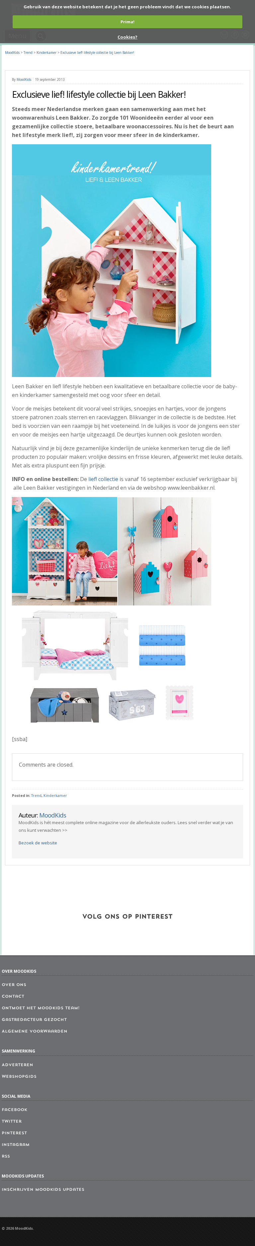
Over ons (14, 985)
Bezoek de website (38, 843)
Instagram (16, 1145)
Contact (13, 997)
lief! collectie (103, 479)
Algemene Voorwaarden (34, 1032)
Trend (36, 795)
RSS (6, 1157)
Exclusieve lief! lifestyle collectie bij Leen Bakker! (97, 52)
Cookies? (127, 37)
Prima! (127, 22)
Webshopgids (19, 1077)
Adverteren (17, 1065)
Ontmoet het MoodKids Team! (41, 1008)
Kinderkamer (55, 795)
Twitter (12, 1122)
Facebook (14, 1110)
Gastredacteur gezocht (34, 1020)
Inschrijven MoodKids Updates (43, 1190)
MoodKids (12, 52)
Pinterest (14, 1133)
